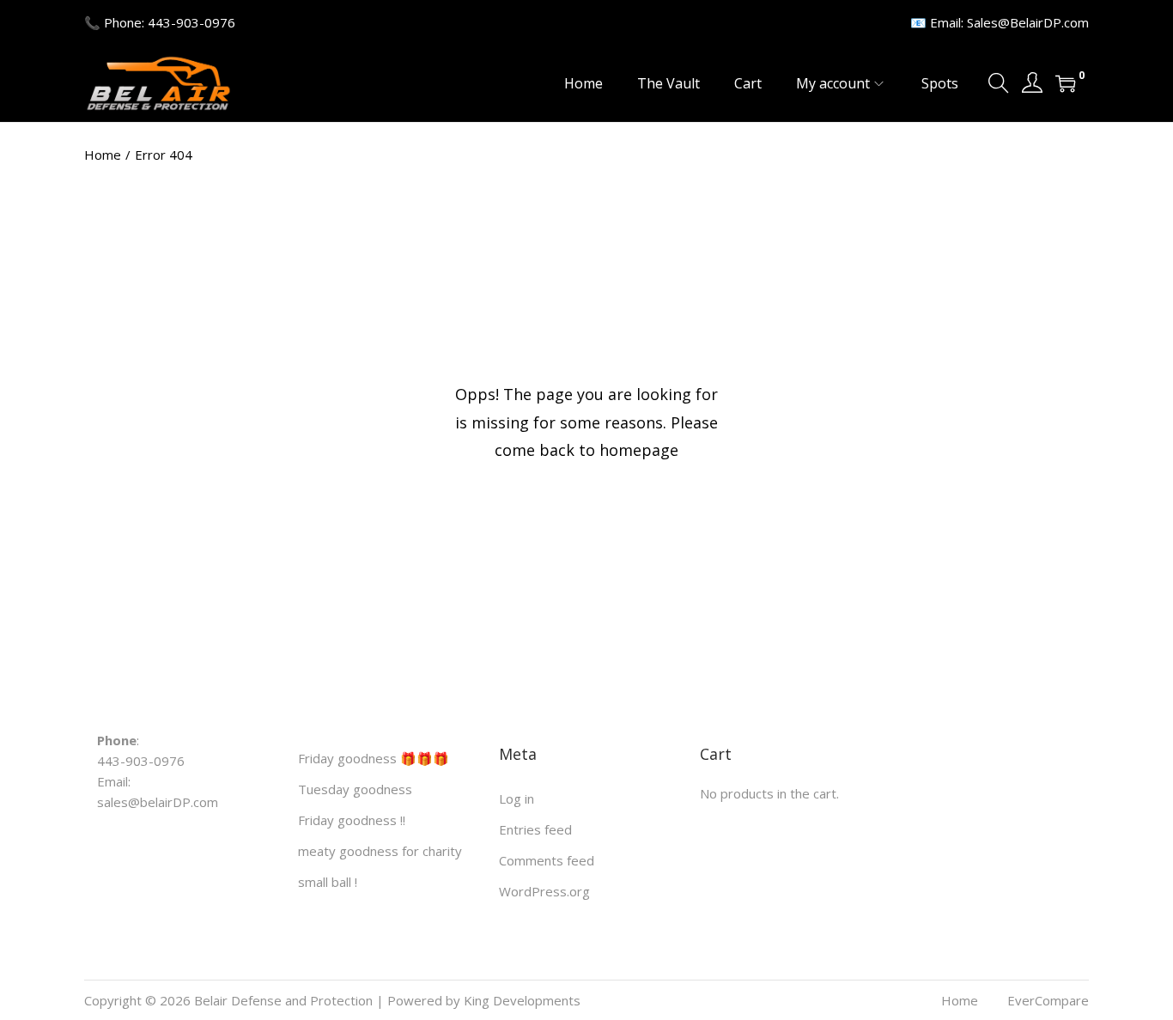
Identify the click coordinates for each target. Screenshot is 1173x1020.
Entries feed (535, 829)
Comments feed (546, 860)
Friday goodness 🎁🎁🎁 (373, 758)
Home (102, 154)
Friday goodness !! (351, 820)
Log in (516, 798)
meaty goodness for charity (380, 850)
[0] (1065, 83)
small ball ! (327, 881)
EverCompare (1048, 1000)
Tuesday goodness (355, 789)
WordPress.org (544, 891)
